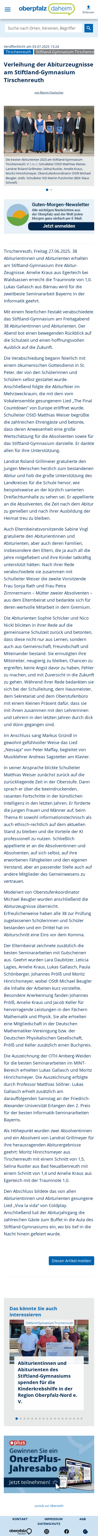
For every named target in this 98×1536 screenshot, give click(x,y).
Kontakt (20, 1519)
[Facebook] (67, 1531)
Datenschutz (49, 1524)
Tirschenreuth (18, 51)
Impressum (53, 1519)
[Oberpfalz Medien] (20, 1531)
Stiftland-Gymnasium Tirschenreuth (49, 1323)
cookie (85, 1531)
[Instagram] (47, 1531)
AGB (82, 1519)
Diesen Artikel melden (71, 1260)
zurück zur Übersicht (49, 1506)
